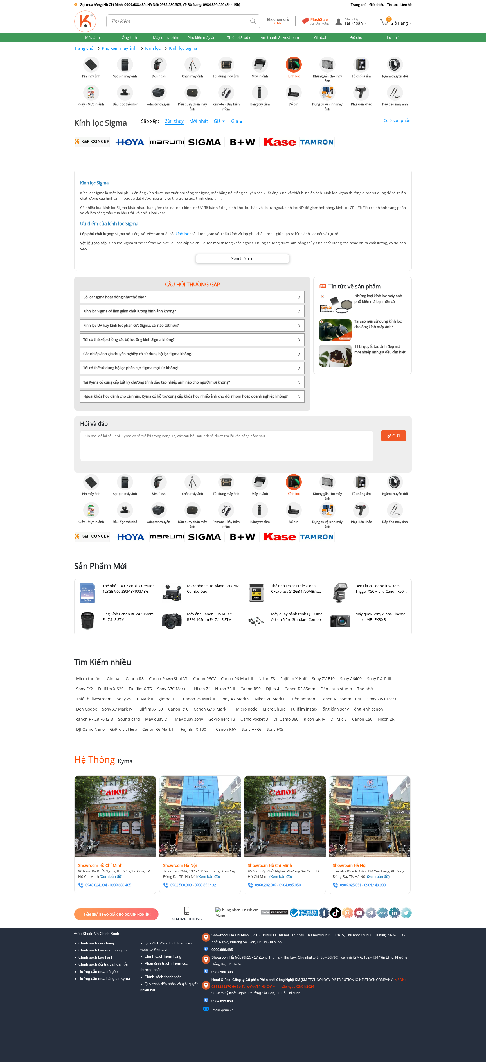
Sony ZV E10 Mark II (135, 699)
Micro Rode (246, 709)
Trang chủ (358, 4)
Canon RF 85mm (300, 688)
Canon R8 (135, 678)
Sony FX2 (84, 688)
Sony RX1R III (379, 678)
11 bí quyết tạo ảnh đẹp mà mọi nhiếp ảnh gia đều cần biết (380, 349)
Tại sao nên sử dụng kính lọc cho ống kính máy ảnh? (378, 324)
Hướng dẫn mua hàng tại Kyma (104, 979)
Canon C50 (362, 719)
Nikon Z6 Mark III (271, 699)
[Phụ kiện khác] (361, 93)
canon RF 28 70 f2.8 (94, 719)
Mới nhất (198, 121)
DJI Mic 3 (338, 719)
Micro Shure (274, 709)
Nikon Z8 (266, 678)
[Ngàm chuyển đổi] (395, 65)
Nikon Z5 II (225, 688)
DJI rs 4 (272, 688)
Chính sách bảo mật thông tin (102, 950)
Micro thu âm (89, 678)
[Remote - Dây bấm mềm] (226, 93)
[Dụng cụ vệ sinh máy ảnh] (328, 93)
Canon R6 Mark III (159, 729)
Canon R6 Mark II (237, 678)
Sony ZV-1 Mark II (383, 699)
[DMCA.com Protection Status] (274, 914)
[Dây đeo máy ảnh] (395, 93)
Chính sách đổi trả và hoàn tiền (103, 964)
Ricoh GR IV (314, 719)
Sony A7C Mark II (173, 688)
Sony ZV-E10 (323, 678)
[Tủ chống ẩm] (361, 65)
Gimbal (113, 678)
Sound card (129, 719)
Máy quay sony (189, 719)
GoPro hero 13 (221, 719)
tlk (253, 21)
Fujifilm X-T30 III (196, 729)
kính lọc (182, 233)
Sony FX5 (275, 729)
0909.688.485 (222, 950)
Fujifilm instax (304, 709)
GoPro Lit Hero (123, 729)
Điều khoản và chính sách (96, 934)
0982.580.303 (222, 972)
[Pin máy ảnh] (91, 65)
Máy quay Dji (157, 719)
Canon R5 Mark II (199, 699)
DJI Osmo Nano (90, 729)
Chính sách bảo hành (95, 957)
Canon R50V (204, 678)
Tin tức (392, 4)
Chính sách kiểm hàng (163, 956)
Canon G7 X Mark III (212, 709)
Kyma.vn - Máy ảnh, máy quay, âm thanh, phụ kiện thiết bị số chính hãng (85, 21)
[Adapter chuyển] (159, 93)
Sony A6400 (351, 678)
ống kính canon (368, 709)
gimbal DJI (168, 699)
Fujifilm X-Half (293, 678)
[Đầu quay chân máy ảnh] (192, 93)
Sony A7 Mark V (234, 699)
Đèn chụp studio (336, 688)
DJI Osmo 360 (285, 719)
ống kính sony (336, 709)
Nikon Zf (202, 688)
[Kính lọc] (294, 65)
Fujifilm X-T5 (140, 688)
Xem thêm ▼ (242, 258)
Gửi (395, 436)
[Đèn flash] (159, 65)
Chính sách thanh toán (163, 977)
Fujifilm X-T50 (150, 709)
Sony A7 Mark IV (117, 709)
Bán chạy (174, 121)
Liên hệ (406, 4)
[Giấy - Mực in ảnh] (91, 93)
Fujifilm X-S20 (110, 688)
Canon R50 (250, 688)
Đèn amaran (303, 699)
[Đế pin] (294, 93)
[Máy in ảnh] (260, 65)
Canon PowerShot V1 (168, 678)
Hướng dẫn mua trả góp (98, 971)
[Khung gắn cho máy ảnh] (328, 65)
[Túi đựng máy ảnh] (226, 65)
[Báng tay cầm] (260, 93)
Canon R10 (178, 709)
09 (213, 1001)
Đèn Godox (86, 709)
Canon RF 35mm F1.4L (341, 699)
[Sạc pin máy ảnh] (125, 65)
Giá (217, 121)
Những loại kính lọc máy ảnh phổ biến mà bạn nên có (378, 298)
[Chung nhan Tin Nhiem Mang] (237, 914)
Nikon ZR (386, 719)
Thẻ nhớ (365, 688)
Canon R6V (226, 729)
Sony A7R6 (251, 729)
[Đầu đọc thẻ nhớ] (125, 93)
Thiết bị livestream (93, 699)
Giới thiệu (376, 4)
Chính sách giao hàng (96, 943)
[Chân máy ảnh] (192, 65)
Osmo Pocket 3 (254, 719)
